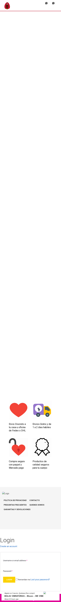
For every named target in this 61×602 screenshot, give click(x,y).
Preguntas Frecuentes (15, 505)
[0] (44, 6)
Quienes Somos (36, 505)
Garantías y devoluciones (17, 509)
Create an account (8, 546)
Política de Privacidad (15, 500)
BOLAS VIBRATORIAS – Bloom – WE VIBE (24, 596)
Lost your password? (40, 579)
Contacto (34, 500)
